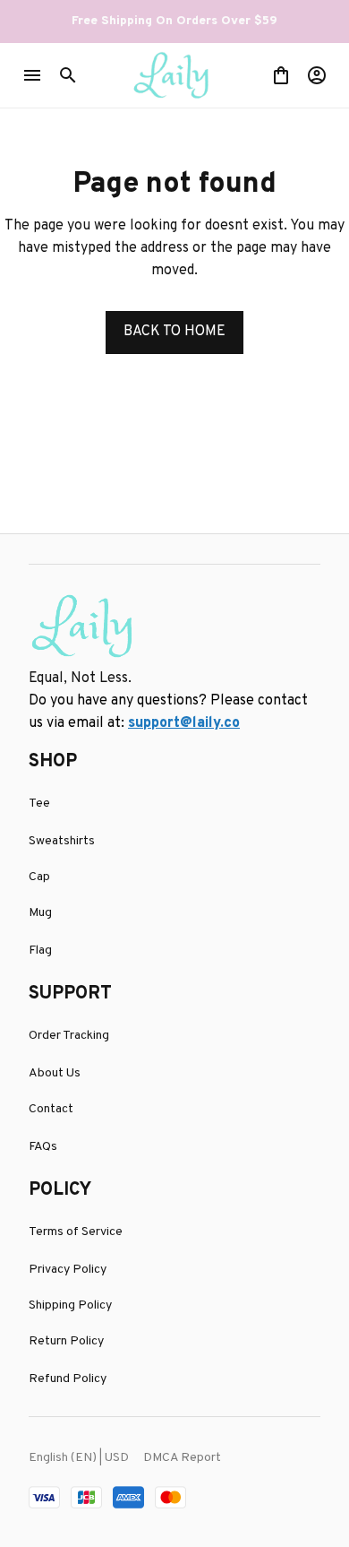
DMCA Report (182, 1457)
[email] (184, 724)
